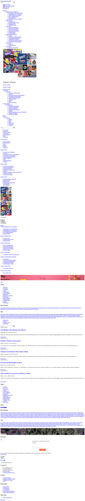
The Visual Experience (13, 27)
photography (49, 413)
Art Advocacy (6, 490)
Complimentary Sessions (13, 39)
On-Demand (5, 259)
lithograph (9, 416)
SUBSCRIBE (3, 434)
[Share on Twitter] (2, 407)
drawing (32, 309)
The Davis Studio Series (13, 28)
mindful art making (76, 315)
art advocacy (15, 415)
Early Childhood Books (13, 16)
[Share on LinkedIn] (4, 407)
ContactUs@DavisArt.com (9, 472)
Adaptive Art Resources (13, 107)
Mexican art (28, 415)
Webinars (10, 110)
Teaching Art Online (12, 113)
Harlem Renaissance (70, 415)
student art (6, 417)
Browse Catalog (6, 84)
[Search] (14, 127)
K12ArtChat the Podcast (8, 166)
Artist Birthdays (6, 488)
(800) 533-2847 (6, 471)
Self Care (17, 309)
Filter (2, 282)
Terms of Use (6, 487)
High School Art (67, 307)
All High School (11, 33)
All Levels (5, 288)
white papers (5, 302)
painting (54, 417)
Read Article (3, 337)
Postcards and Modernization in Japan (11, 362)
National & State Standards (9, 491)
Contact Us (6, 8)
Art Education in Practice (8, 263)
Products (5, 131)
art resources (5, 289)
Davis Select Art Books (8, 268)
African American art (60, 415)
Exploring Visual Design (13, 22)
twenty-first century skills (50, 317)
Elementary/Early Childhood (12, 11)
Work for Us (11, 124)
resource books (27, 309)
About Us (8, 118)
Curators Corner (63, 413)
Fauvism (68, 417)
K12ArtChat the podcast (13, 106)
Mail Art (21, 309)
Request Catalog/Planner (9, 6)
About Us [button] (5, 116)
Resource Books (11, 17)
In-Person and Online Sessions (14, 36)
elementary (36, 309)
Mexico (32, 415)
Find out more (3, 454)
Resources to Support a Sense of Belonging (17, 112)
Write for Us (11, 122)
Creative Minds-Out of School (14, 15)
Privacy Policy (6, 486)
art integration (49, 415)
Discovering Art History (13, 29)
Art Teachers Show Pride (37, 314)
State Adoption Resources (8, 492)
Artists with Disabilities (79, 413)
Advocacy (5, 287)
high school (35, 413)
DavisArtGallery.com (7, 497)
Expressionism (70, 413)
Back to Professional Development (8, 256)
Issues (9, 101)
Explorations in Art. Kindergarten (10, 229)
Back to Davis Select (5, 266)
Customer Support (7, 477)
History (10, 120)
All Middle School (12, 25)
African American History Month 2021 (52, 307)
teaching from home (31, 317)
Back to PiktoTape (5, 252)
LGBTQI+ (65, 315)
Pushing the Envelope (51, 316)
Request (2, 225)
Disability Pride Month (61, 417)
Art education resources (27, 314)
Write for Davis (6, 142)
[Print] (6, 407)
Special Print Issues (12, 102)
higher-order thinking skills (42, 315)
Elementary (5, 294)
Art (71, 307)
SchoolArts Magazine (8, 413)
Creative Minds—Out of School (10, 231)
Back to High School (5, 242)
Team (9, 121)
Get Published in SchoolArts (14, 97)
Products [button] (5, 10)
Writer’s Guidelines (7, 158)
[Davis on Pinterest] (4, 460)
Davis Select (8, 42)
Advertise (10, 100)
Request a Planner (7, 87)
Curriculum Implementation (14, 38)
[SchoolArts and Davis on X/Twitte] (2, 460)
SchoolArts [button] (5, 90)
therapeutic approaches (40, 317)
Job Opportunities (7, 141)
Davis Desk (8, 307)
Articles (4, 321)
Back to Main (4, 139)
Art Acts (2, 417)
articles (4, 290)
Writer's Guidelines (12, 98)
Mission (10, 119)
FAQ (4, 481)
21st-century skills (4, 314)
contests (62, 307)
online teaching (40, 307)
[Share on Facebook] (1, 407)
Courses (10, 35)
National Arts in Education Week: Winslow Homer (14, 351)
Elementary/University (8, 295)
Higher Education (7, 298)
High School (8, 26)
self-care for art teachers (12, 317)
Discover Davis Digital (13, 47)
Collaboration (6, 292)
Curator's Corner (6, 322)
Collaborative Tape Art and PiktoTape (11, 254)
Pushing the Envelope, (61, 316)
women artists (39, 417)
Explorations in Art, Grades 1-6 (15, 14)
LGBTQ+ (61, 315)
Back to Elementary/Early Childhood (9, 226)
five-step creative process (10, 315)
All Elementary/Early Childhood (15, 19)
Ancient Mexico (22, 415)
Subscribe (10, 94)
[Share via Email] (5, 407)
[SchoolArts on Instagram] (3, 460)
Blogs (4, 115)
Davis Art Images (6, 89)
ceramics (36, 415)
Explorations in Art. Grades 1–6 (10, 230)
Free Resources (9, 104)
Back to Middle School (6, 236)
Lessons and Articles (12, 108)
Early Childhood (6, 293)
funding (74, 307)
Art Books (10, 44)
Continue (2, 456)
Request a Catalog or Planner (9, 478)
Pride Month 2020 (19, 316)
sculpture (58, 413)
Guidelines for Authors (8, 480)
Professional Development (11, 34)
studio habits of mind (22, 317)
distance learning (65, 314)
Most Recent (5, 320)
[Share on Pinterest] (3, 407)
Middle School (9, 20)
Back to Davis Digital (6, 270)
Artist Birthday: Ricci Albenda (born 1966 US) (13, 330)
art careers (54, 415)
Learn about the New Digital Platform (16, 95)
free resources (20, 307)
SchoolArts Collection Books (14, 96)
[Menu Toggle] (10, 1)
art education (3, 307)
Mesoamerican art (42, 415)
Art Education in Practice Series (15, 40)
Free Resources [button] (6, 103)
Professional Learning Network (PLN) (31, 316)
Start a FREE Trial (7, 272)
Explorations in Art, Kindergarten (15, 13)
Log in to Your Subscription (14, 92)
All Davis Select (11, 45)
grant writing (7, 309)
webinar (5, 301)
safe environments (77, 316)
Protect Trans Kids (43, 316)
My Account (6, 7)
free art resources (26, 307)
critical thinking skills (57, 314)
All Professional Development (14, 41)
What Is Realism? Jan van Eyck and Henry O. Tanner (15, 373)
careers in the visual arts (48, 314)
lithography (13, 416)
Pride (13, 316)
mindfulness (3, 316)
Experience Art (11, 21)
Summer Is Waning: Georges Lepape (11, 340)
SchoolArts (8, 91)
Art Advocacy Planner (13, 114)
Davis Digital (7, 4)
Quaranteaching (6, 300)
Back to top (3, 499)
